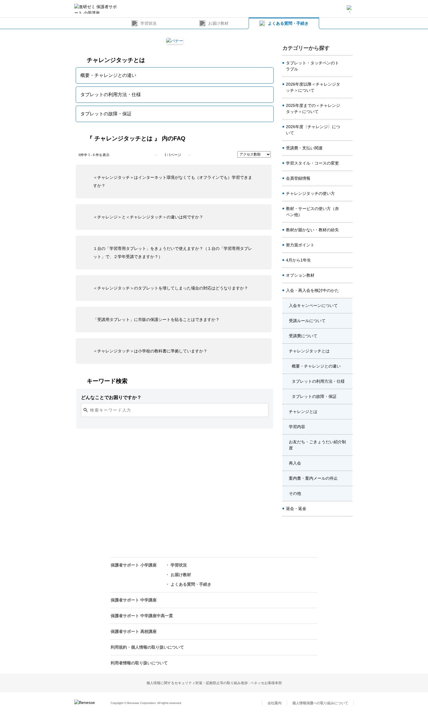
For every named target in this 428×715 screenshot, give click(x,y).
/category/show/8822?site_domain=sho (347, 108)
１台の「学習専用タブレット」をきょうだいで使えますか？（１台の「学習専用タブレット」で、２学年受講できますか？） (172, 252)
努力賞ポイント (300, 245)
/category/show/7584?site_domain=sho (347, 212)
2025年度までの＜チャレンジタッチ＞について (313, 108)
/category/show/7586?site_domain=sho (347, 178)
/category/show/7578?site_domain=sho (347, 66)
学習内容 (297, 426)
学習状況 (148, 23)
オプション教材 (300, 275)
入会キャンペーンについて (313, 305)
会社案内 (275, 703)
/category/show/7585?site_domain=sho (347, 275)
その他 (295, 493)
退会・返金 (296, 508)
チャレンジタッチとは (309, 351)
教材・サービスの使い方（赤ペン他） (312, 211)
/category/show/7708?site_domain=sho (347, 351)
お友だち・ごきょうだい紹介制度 (317, 444)
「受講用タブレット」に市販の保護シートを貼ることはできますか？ (156, 319)
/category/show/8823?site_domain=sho (347, 130)
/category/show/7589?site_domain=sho (347, 509)
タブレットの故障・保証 (314, 396)
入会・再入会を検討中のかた (312, 290)
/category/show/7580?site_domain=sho (347, 245)
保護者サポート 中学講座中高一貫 (142, 615)
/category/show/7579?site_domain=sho (347, 148)
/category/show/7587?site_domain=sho (347, 290)
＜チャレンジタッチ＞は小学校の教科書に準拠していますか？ (150, 351)
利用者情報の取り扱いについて (139, 663)
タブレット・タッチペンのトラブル (312, 66)
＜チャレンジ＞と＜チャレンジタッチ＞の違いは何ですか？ (148, 217)
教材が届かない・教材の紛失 (312, 229)
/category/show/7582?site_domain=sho (347, 230)
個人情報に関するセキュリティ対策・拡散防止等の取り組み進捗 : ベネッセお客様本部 (214, 683)
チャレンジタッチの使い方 (310, 193)
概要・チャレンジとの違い (316, 366)
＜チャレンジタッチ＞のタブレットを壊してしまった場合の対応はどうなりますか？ (170, 288)
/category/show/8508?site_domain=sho (347, 87)
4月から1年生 (298, 260)
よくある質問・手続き (288, 23)
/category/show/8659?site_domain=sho (347, 193)
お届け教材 (218, 23)
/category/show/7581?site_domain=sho (347, 163)
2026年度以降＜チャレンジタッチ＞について (313, 87)
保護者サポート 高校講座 (134, 631)
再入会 (295, 463)
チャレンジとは (303, 411)
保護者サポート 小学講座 (134, 565)
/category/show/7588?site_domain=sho (347, 260)
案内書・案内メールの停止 (313, 478)
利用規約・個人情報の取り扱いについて (147, 647)
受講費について (303, 335)
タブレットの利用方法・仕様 (318, 381)
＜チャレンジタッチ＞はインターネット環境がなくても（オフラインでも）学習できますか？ (172, 181)
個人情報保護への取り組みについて (320, 703)
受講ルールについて (307, 320)
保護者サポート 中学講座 (134, 600)
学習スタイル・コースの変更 (312, 163)
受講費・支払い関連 (304, 148)
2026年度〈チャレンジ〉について (313, 129)
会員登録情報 (298, 178)
